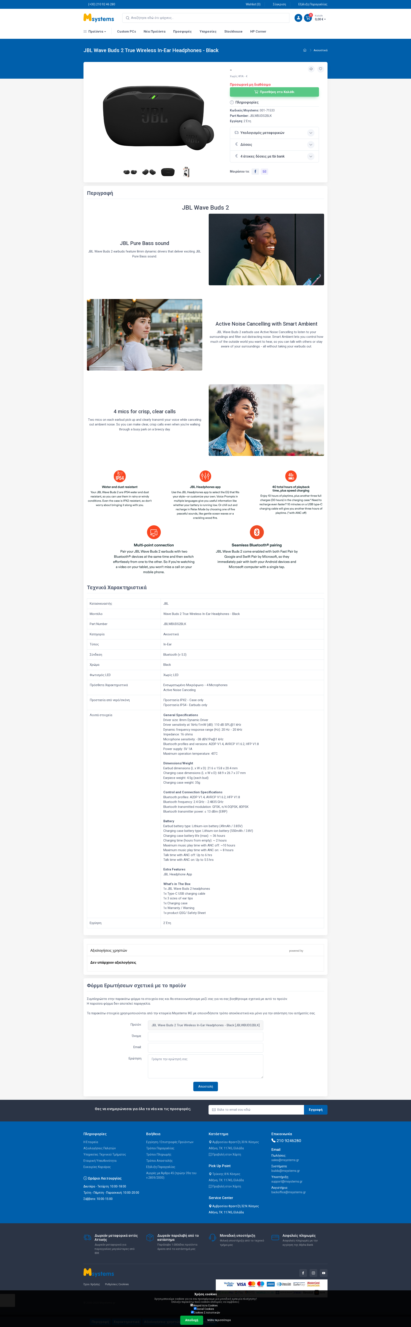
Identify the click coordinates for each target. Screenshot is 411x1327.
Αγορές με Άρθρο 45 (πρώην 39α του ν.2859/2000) (171, 1175)
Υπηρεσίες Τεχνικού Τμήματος (104, 1154)
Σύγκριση (279, 4)
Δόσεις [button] (246, 145)
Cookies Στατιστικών (207, 1312)
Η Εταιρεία (90, 1142)
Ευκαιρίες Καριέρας (97, 1167)
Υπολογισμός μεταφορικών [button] (262, 133)
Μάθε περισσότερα (219, 1320)
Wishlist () (253, 4)
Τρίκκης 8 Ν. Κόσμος (226, 1174)
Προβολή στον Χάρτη (226, 1154)
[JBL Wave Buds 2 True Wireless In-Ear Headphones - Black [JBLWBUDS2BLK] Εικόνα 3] (149, 172)
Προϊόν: (135, 1024)
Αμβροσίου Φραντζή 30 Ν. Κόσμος (235, 1142)
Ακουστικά (321, 50)
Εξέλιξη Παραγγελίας (313, 4)
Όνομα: (136, 1036)
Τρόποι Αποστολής (159, 1160)
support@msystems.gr (286, 1181)
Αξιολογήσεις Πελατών (99, 1148)
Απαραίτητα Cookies (205, 1305)
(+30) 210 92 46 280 (101, 4)
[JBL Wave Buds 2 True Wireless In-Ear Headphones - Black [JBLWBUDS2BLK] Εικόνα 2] (130, 172)
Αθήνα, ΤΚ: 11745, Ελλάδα (226, 1148)
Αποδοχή (191, 1320)
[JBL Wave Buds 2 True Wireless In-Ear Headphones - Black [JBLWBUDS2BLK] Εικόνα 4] (168, 172)
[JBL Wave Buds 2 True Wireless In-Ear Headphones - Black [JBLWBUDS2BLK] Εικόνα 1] (158, 118)
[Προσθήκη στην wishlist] (320, 69)
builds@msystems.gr (285, 1170)
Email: (137, 1047)
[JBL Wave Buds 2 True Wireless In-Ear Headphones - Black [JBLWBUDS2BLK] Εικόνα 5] (187, 172)
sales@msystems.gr (285, 1160)
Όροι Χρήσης (91, 1284)
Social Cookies (205, 1308)
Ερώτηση (135, 1058)
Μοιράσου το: (240, 171)
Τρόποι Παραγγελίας (160, 1148)
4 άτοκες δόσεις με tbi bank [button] (262, 156)
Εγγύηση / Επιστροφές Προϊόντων (170, 1142)
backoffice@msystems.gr (288, 1192)
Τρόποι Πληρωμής (158, 1154)
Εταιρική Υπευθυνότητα (99, 1160)
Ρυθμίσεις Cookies (117, 1284)
